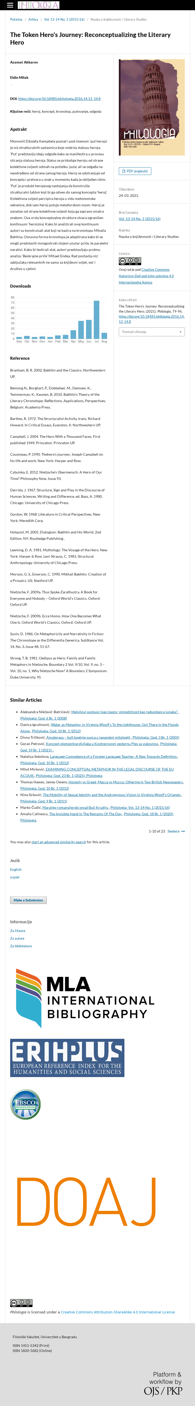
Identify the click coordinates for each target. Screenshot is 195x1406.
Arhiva (33, 19)
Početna (16, 19)
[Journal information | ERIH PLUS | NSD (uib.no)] (67, 1075)
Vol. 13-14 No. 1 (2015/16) (64, 19)
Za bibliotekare (21, 946)
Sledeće (174, 831)
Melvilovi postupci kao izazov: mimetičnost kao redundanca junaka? (124, 712)
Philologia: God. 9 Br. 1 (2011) (43, 801)
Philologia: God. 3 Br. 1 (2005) (156, 737)
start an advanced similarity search (58, 842)
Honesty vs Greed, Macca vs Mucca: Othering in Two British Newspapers (126, 782)
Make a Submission (28, 900)
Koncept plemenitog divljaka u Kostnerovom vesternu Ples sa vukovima (102, 744)
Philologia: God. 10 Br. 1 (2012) (56, 731)
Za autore (17, 938)
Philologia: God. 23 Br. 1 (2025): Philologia (69, 775)
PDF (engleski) (137, 171)
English (16, 869)
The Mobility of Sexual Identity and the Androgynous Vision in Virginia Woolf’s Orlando (112, 795)
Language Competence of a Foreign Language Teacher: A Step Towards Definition (113, 756)
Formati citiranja (134, 332)
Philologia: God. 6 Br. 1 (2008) (43, 718)
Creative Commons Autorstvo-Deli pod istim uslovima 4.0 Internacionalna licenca (146, 275)
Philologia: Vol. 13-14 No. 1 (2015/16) (140, 807)
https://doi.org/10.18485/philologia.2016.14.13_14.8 (59, 98)
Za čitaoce (17, 931)
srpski (15, 877)
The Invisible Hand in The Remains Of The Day (85, 814)
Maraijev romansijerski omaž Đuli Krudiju (75, 807)
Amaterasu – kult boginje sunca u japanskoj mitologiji (88, 737)
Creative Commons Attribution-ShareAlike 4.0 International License (118, 1312)
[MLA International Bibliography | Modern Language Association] (86, 1029)
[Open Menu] (10, 5)
